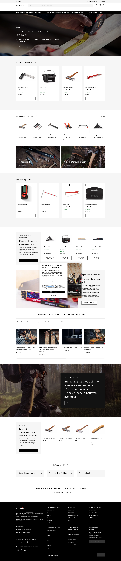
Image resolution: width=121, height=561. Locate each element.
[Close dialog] (80, 264)
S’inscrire (53, 292)
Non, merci (53, 295)
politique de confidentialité (50, 286)
